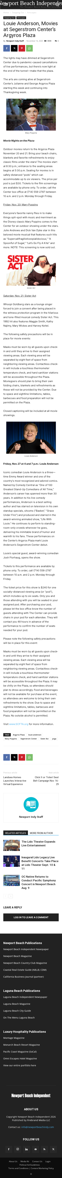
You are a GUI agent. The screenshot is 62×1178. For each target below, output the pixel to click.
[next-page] (11, 896)
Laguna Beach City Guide (17, 1010)
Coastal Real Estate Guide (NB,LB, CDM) (24, 969)
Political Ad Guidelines (30, 1164)
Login (47, 1161)
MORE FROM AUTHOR (41, 833)
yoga (54, 738)
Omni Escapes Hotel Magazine (20, 1058)
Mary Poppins (11, 738)
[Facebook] (6, 48)
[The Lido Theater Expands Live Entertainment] (11, 845)
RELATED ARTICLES (15, 833)
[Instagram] (17, 1149)
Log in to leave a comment (31, 917)
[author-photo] (31, 812)
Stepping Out (18, 12)
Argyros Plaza (19, 734)
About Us (13, 1161)
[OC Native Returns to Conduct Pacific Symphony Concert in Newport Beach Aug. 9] (11, 880)
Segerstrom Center (29, 738)
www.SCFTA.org (18, 724)
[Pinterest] (22, 48)
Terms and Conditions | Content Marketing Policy (31, 1168)
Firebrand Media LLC (38, 1120)
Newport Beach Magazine (17, 956)
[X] (14, 48)
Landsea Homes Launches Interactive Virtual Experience (14, 781)
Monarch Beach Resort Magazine (21, 1044)
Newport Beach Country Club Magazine (25, 962)
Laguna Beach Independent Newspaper (25, 997)
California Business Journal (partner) (23, 976)
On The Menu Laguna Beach (19, 1017)
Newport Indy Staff (15, 41)
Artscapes (31, 12)
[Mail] (35, 1149)
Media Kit (25, 1161)
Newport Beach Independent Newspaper (26, 949)
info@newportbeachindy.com (37, 1127)
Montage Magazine (13, 1037)
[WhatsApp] (29, 48)
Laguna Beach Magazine (16, 1003)
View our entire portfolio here (19, 1065)
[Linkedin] (26, 1149)
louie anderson (34, 734)
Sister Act (44, 738)
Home (6, 12)
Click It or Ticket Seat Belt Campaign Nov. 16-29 (46, 781)
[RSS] (44, 1149)
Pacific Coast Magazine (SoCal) (20, 1051)
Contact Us (37, 1161)
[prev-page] (5, 896)
